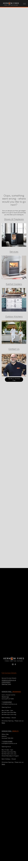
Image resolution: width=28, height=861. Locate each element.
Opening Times (6, 684)
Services (14, 251)
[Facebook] (15, 664)
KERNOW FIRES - (11, 691)
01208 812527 (6, 682)
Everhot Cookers (14, 283)
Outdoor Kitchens (14, 316)
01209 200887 (8, 741)
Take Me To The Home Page (14, 379)
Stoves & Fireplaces (14, 219)
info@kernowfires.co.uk (9, 680)
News (3, 723)
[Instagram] (13, 664)
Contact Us (14, 348)
